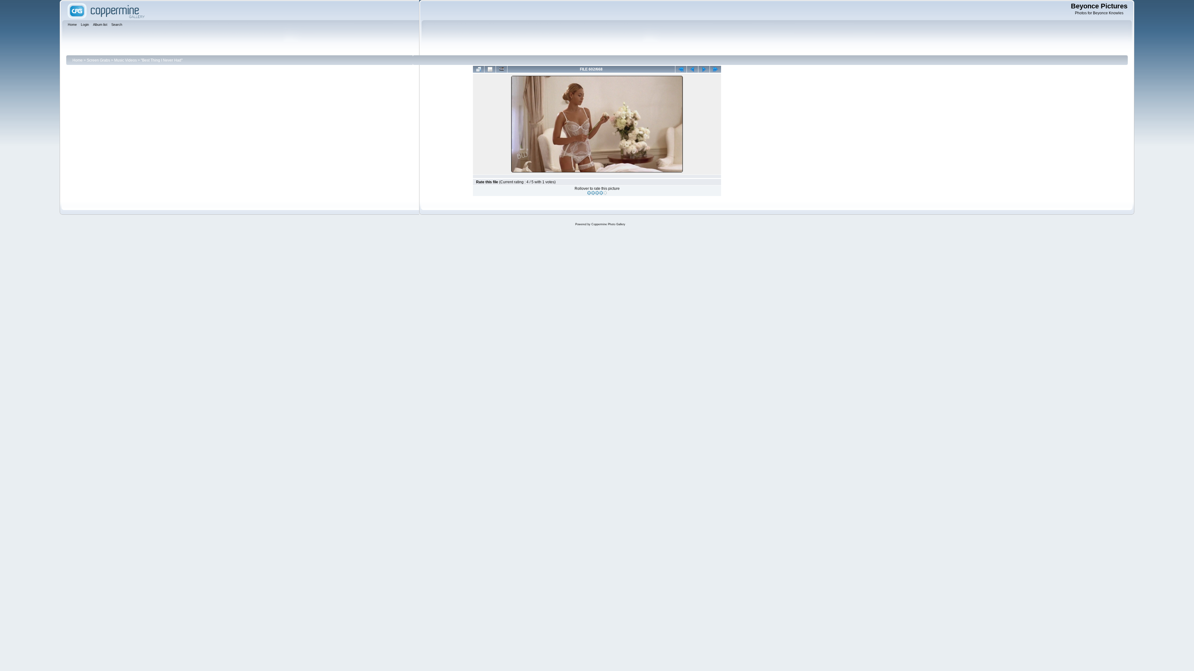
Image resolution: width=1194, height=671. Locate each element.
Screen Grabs (98, 60)
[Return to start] (681, 69)
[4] (601, 193)
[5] (605, 193)
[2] (593, 193)
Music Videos (125, 60)
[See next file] (704, 69)
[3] (597, 193)
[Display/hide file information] (490, 69)
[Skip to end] (715, 69)
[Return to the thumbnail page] (478, 69)
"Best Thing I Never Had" (162, 60)
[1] (589, 193)
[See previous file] (692, 69)
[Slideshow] (501, 69)
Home (77, 60)
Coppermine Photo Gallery (608, 224)
